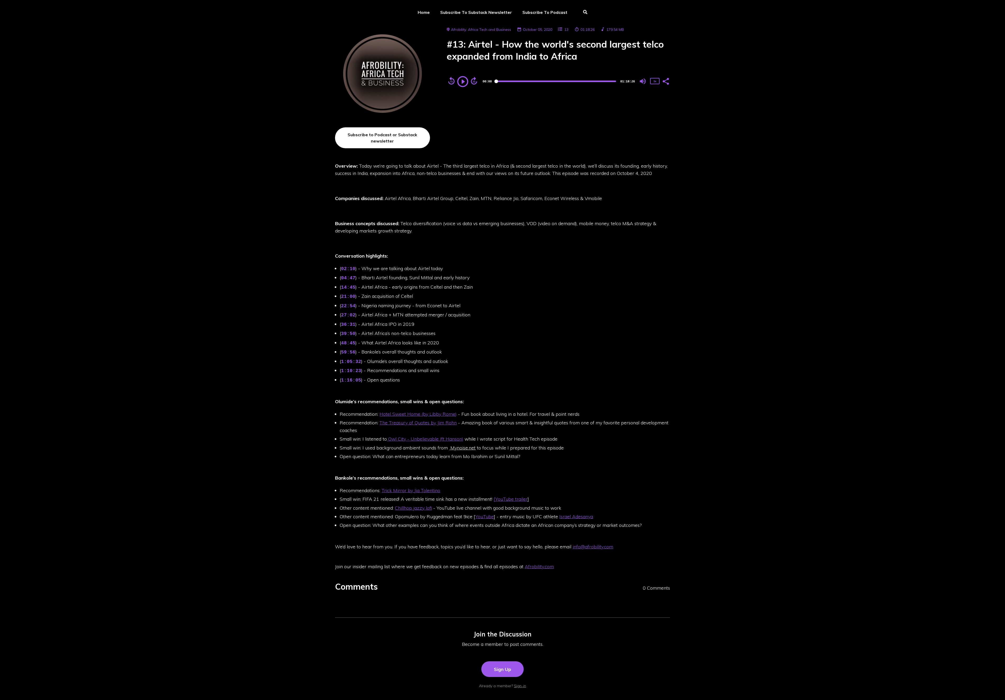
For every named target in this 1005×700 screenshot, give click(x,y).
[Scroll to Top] (992, 687)
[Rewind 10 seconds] (451, 81)
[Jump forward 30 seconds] (474, 81)
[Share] (665, 81)
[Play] (462, 81)
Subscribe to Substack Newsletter (476, 12)
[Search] (583, 12)
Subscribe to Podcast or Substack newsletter (382, 138)
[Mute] (643, 81)
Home (424, 12)
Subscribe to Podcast (544, 12)
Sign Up (502, 669)
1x (655, 81)
